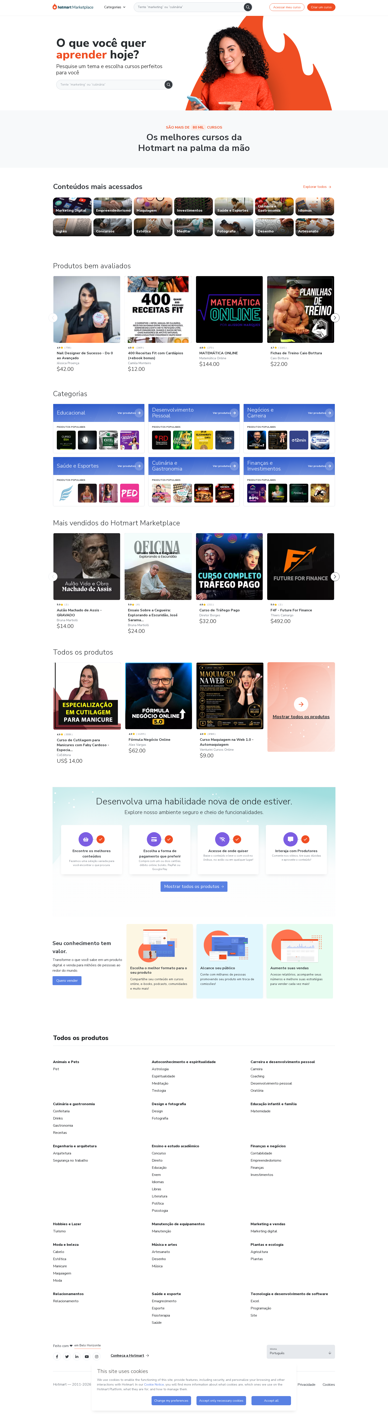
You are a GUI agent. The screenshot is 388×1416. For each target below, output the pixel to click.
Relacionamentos (68, 1293)
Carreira (256, 1069)
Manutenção (161, 1231)
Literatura (159, 1196)
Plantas (257, 1259)
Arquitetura (62, 1153)
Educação (159, 1167)
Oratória (257, 1090)
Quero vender (67, 980)
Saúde (157, 1322)
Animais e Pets (66, 1061)
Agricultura (259, 1251)
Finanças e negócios (268, 1146)
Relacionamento (66, 1301)
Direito (157, 1160)
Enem (156, 1174)
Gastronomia (63, 1125)
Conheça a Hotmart (127, 1355)
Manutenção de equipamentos (178, 1224)
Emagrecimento (164, 1301)
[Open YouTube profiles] (86, 1356)
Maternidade (261, 1111)
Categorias (112, 7)
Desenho (159, 1259)
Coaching (257, 1076)
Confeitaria (61, 1111)
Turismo (59, 1231)
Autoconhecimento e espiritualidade (184, 1061)
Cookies (329, 1384)
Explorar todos (315, 186)
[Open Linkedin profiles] (76, 1356)
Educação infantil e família (274, 1104)
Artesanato (161, 1251)
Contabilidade (261, 1153)
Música (157, 1266)
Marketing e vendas (268, 1224)
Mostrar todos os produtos (191, 886)
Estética (59, 1259)
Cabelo (58, 1251)
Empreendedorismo (266, 1160)
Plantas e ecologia (267, 1244)
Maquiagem (62, 1273)
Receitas (60, 1132)
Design (157, 1111)
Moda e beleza (66, 1244)
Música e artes (164, 1244)
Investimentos (262, 1174)
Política (158, 1203)
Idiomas (158, 1182)
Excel (255, 1301)
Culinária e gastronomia (74, 1104)
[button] (301, 1352)
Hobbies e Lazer (67, 1224)
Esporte (158, 1308)
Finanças (257, 1167)
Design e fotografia (169, 1104)
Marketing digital (264, 1231)
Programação (261, 1308)
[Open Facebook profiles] (57, 1356)
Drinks (58, 1118)
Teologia (159, 1090)
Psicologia (160, 1210)
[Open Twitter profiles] (67, 1356)
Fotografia (160, 1118)
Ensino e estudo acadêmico (175, 1146)
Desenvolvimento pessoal (271, 1083)
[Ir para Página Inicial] (73, 7)
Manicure (60, 1266)
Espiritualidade (163, 1076)
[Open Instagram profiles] (96, 1356)
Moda (57, 1280)
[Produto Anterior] (52, 313)
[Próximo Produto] (335, 313)
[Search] (248, 7)
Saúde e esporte (166, 1293)
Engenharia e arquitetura (75, 1146)
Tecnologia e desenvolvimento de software (289, 1293)
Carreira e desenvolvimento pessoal (283, 1061)
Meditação (160, 1083)
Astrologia (160, 1069)
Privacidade (306, 1384)
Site (254, 1315)
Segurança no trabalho (70, 1160)
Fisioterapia (161, 1315)
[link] (72, 206)
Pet (56, 1069)
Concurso (159, 1153)
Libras (156, 1189)
